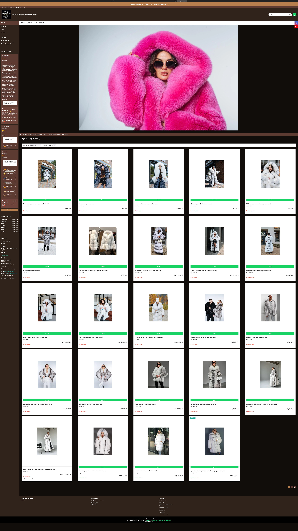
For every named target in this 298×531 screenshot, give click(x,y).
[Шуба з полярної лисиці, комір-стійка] (158, 441)
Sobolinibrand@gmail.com (11, 273)
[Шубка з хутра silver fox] (103, 174)
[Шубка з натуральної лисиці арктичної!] (270, 174)
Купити (47, 199)
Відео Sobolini (94, 502)
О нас (35, 22)
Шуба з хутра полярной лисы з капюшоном (92, 471)
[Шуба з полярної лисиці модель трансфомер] (158, 308)
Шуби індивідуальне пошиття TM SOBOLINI (44, 134)
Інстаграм (23, 500)
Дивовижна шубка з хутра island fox (90, 404)
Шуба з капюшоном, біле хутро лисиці (35, 337)
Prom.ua (156, 518)
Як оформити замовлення (97, 500)
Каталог (29, 22)
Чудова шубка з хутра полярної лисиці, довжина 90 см (208, 471)
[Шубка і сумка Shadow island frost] (214, 174)
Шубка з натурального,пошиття (256, 337)
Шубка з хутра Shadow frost (31, 270)
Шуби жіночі (162, 500)
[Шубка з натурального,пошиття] (270, 308)
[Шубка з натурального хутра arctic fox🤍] (47, 174)
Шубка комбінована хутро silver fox (146, 203)
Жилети (161, 505)
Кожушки (161, 502)
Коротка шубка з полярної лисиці (145, 404)
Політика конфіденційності (165, 520)
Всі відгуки (9, 209)
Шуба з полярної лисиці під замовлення (203, 404)
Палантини (162, 510)
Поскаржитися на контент (152, 520)
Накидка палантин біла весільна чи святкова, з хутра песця (10, 163)
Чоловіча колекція (163, 514)
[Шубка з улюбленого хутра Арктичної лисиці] (103, 241)
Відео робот (94, 504)
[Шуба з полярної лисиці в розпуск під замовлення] (270, 374)
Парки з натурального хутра (166, 504)
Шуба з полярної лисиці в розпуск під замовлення (262, 404)
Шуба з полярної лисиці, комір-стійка (146, 471)
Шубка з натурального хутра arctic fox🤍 (36, 203)
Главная (23, 22)
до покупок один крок (160, 4)
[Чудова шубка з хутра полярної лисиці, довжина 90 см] (214, 441)
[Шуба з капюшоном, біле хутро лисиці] (47, 308)
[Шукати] (290, 14)
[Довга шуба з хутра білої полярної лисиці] (158, 241)
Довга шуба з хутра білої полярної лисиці (148, 270)
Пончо (161, 509)
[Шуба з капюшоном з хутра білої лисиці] (270, 241)
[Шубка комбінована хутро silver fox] (158, 174)
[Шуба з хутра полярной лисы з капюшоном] (103, 441)
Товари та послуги (27, 134)
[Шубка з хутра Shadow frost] (47, 241)
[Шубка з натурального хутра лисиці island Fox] (47, 374)
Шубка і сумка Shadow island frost (201, 203)
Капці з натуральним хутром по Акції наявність (9, 139)
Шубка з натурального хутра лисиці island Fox (37, 404)
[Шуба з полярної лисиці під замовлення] (214, 374)
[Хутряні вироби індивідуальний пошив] (214, 308)
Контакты (41, 22)
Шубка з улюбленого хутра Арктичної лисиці (93, 270)
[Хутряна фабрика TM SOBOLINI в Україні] (6, 14)
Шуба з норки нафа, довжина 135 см (9, 102)
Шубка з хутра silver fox (86, 203)
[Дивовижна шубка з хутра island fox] (103, 374)
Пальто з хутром (163, 507)
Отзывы (3, 32)
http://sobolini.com (9, 271)
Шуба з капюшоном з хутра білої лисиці (259, 270)
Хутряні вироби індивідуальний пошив (203, 337)
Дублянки (161, 512)
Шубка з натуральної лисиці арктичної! (258, 203)
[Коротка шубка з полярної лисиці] (158, 374)
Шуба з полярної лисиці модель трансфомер (149, 337)
